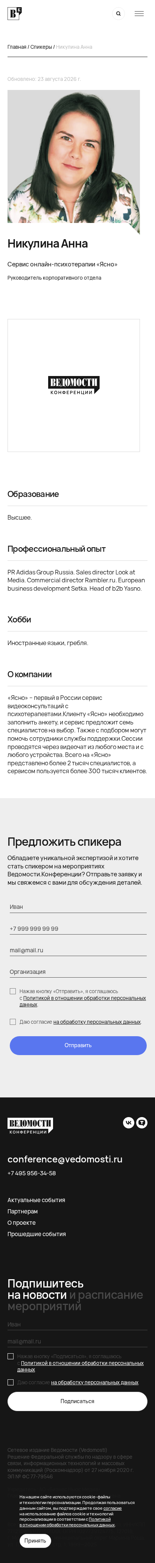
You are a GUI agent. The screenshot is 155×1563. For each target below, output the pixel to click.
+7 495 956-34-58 (32, 1173)
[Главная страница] (15, 13)
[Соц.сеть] (128, 1122)
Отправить (78, 1045)
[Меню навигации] (139, 13)
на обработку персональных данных (97, 1021)
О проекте (22, 1223)
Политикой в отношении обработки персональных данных (83, 1001)
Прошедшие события (37, 1234)
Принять (35, 1540)
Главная (17, 46)
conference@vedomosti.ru (65, 1159)
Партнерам (23, 1211)
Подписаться (77, 1401)
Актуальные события (36, 1200)
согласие (112, 1508)
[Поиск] (118, 13)
